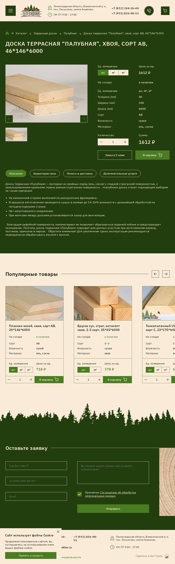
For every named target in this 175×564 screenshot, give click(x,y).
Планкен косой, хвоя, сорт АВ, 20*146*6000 (32, 328)
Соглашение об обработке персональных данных (110, 494)
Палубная (70, 33)
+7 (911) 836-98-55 (85, 538)
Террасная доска (45, 33)
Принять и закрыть (31, 555)
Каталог (21, 33)
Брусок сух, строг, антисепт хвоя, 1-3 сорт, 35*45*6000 (98, 328)
